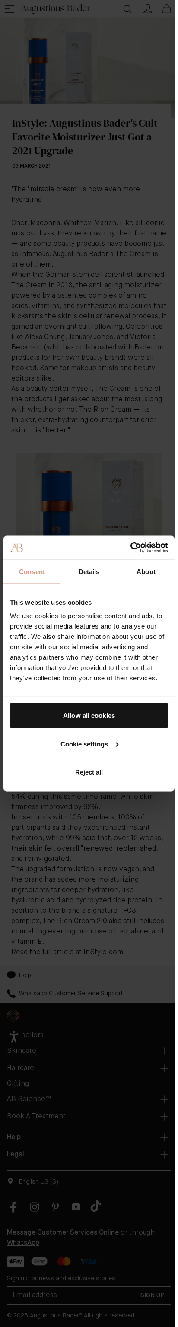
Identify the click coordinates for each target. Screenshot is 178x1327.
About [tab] (146, 571)
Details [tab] (89, 571)
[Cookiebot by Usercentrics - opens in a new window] (130, 547)
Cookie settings (84, 743)
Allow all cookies (89, 715)
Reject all (89, 772)
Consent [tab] (32, 571)
